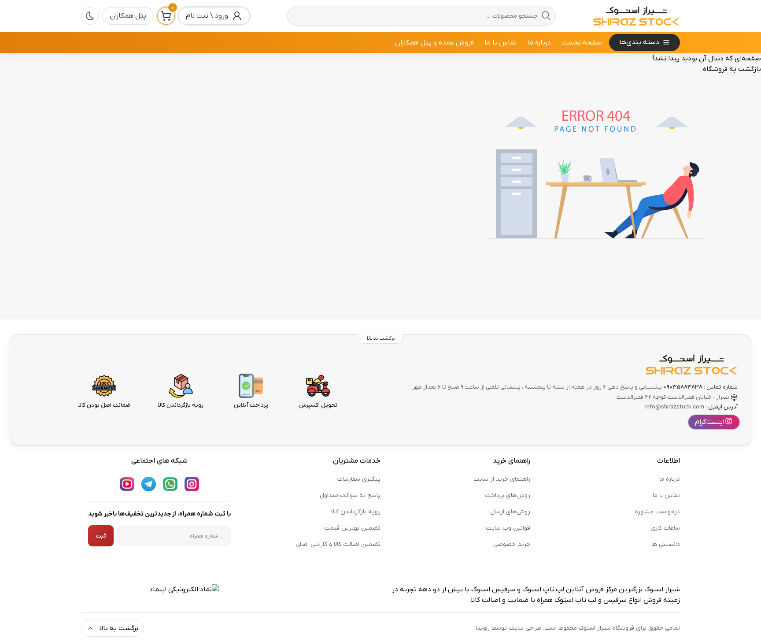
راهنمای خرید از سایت (501, 479)
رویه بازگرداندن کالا (355, 512)
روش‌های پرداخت (507, 495)
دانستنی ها (665, 544)
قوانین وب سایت (508, 528)
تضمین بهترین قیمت (352, 528)
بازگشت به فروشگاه (732, 69)
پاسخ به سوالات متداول (350, 495)
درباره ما (539, 42)
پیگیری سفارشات (358, 479)
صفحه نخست (582, 42)
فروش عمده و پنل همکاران (434, 42)
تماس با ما (500, 42)
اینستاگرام (709, 422)
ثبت (101, 536)
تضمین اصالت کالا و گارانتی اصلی (338, 544)
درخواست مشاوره (657, 512)
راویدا (483, 628)
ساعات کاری (665, 528)
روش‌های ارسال (510, 512)
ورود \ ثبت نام (207, 15)
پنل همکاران (128, 15)
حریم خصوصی (511, 544)
